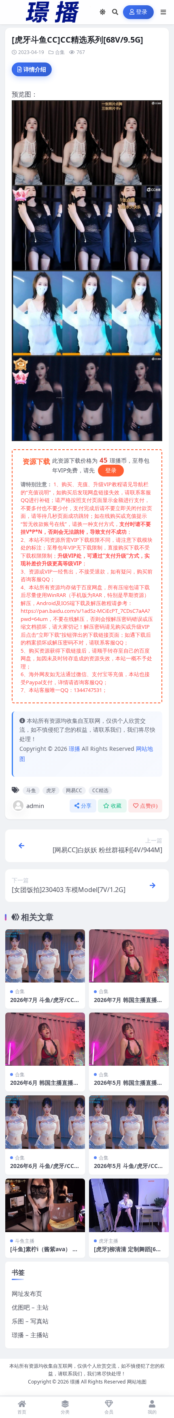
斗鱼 (31, 790)
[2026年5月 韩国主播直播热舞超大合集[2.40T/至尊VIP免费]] (129, 1039)
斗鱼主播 (24, 1240)
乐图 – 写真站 (30, 1321)
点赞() (148, 806)
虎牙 (51, 790)
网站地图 (136, 1381)
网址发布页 (27, 1293)
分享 (86, 806)
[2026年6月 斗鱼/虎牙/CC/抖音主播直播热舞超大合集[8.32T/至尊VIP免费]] (45, 1122)
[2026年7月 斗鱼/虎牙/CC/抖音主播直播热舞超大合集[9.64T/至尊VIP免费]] (45, 956)
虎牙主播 (108, 1240)
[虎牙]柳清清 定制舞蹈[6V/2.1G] (128, 1252)
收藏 (116, 806)
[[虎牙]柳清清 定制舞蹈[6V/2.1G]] (129, 1205)
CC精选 (100, 790)
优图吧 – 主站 (30, 1307)
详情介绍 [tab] (34, 69)
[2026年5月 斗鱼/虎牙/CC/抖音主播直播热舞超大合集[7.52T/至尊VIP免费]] (129, 1122)
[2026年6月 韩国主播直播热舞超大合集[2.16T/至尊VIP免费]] (45, 1039)
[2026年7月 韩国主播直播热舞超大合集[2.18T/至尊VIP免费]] (129, 956)
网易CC (74, 790)
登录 (142, 12)
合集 (60, 52)
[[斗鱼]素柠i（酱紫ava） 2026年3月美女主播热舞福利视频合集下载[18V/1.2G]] (45, 1205)
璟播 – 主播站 (30, 1335)
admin (35, 806)
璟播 (74, 748)
